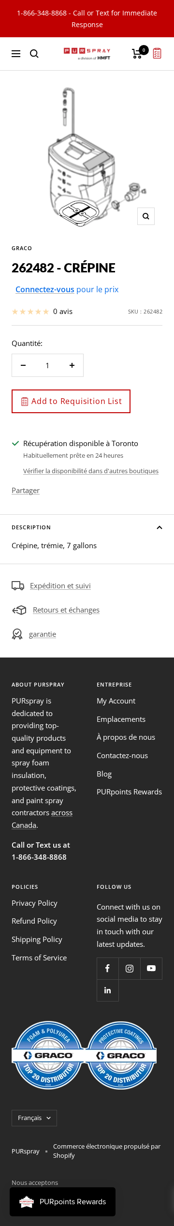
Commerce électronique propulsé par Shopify (106, 1151)
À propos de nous (126, 737)
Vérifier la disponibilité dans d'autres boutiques (91, 470)
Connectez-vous (44, 289)
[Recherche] (34, 53)
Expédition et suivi (60, 585)
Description (31, 527)
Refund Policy (34, 921)
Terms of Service (39, 957)
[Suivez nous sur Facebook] (107, 968)
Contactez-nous (122, 755)
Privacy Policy (35, 903)
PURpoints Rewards (129, 791)
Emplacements (121, 719)
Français (30, 1117)
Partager (26, 490)
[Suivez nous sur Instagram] (129, 968)
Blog (104, 773)
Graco (22, 248)
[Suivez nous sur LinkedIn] (107, 990)
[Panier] (137, 54)
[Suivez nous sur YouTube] (151, 968)
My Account (116, 700)
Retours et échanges (66, 609)
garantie (42, 634)
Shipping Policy (37, 939)
